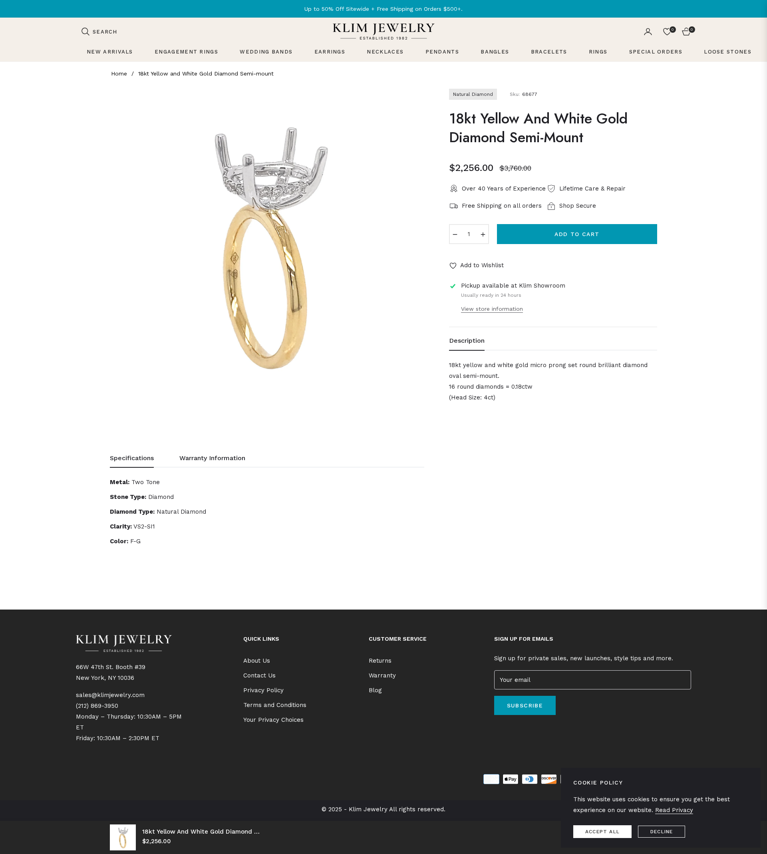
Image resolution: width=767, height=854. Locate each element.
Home (119, 73)
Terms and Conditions (274, 705)
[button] (99, 31)
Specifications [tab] (132, 458)
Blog (375, 690)
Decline (661, 831)
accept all (602, 831)
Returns (380, 660)
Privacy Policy (263, 690)
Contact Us (259, 675)
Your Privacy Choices (273, 719)
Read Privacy (674, 810)
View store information (492, 309)
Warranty (382, 675)
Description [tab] (467, 340)
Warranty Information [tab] (212, 458)
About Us (256, 660)
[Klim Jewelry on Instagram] (508, 730)
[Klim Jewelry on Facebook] (496, 730)
